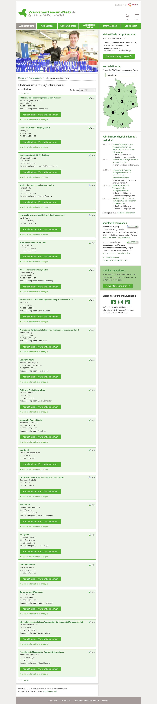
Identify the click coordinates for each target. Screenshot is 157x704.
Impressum (53, 700)
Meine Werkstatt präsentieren (119, 34)
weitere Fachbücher (111, 257)
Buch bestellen (124, 238)
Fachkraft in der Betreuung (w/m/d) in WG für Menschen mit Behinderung (124, 201)
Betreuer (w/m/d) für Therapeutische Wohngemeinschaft (120, 188)
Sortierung (74, 90)
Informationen (110, 25)
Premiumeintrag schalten (118, 56)
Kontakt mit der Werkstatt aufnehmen (40, 114)
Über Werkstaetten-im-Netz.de (86, 700)
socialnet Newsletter (114, 270)
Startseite (22, 78)
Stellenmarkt (131, 25)
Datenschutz (66, 700)
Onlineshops (47, 25)
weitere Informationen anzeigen (35, 120)
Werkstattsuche (26, 25)
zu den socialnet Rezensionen (115, 260)
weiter (26, 93)
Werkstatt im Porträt (89, 25)
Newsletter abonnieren (117, 286)
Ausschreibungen (68, 25)
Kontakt (105, 700)
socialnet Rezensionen (115, 223)
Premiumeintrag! (50, 691)
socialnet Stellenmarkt (126, 213)
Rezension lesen (109, 238)
